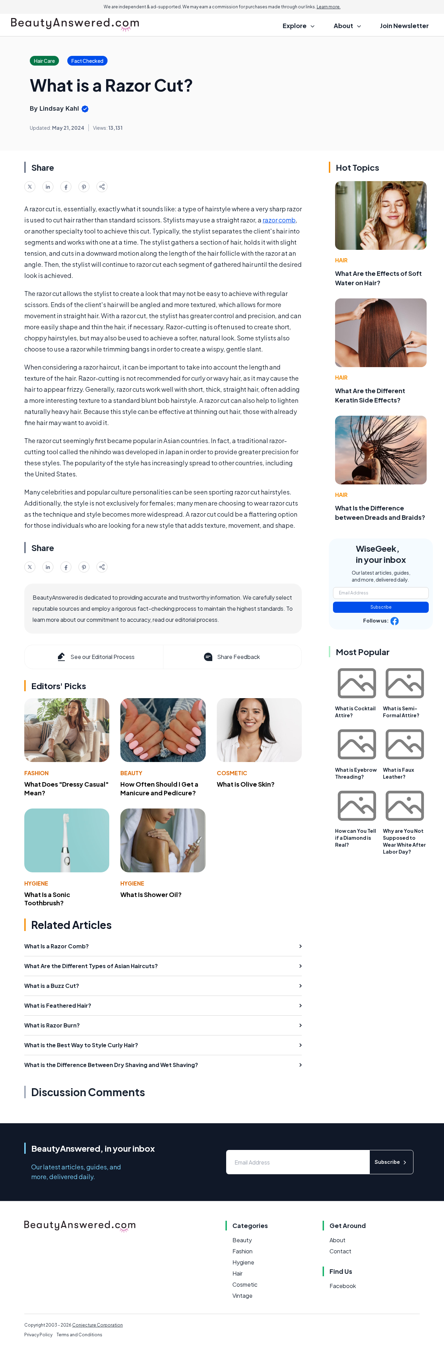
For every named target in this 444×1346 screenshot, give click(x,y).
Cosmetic (232, 773)
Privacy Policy (38, 1334)
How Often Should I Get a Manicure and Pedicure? (159, 788)
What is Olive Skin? (246, 784)
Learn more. (329, 6)
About (337, 1240)
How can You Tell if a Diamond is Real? (355, 838)
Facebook (343, 1285)
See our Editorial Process (102, 656)
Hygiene (36, 883)
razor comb (279, 220)
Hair (341, 260)
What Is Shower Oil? (151, 894)
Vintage (242, 1295)
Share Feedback (238, 656)
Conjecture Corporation (97, 1325)
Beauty (131, 773)
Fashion (36, 773)
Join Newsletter (404, 25)
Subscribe (381, 607)
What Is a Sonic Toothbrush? (47, 898)
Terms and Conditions (79, 1334)
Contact (340, 1251)
